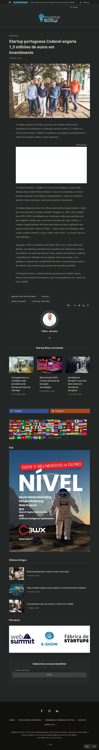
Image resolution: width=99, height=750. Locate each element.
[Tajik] (69, 434)
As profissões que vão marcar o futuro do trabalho (50, 604)
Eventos (82, 720)
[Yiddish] (36, 438)
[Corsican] (77, 421)
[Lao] (73, 427)
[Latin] (77, 427)
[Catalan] (56, 421)
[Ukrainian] (11, 438)
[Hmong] (11, 427)
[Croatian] (81, 421)
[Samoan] (11, 434)
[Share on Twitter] (79, 305)
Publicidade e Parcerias (29, 720)
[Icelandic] (19, 427)
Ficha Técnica (28, 735)
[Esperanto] (23, 424)
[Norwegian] (56, 430)
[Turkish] (85, 434)
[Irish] (32, 427)
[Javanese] (44, 427)
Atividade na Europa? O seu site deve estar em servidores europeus (77, 383)
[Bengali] (44, 421)
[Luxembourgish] (11, 430)
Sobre (12, 720)
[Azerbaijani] (32, 421)
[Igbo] (23, 427)
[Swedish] (64, 434)
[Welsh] (27, 438)
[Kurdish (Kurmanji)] (64, 427)
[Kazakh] (52, 427)
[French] (40, 424)
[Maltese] (32, 430)
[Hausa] (73, 424)
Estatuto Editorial (78, 732)
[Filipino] (32, 424)
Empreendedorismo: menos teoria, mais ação (48, 571)
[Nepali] (52, 430)
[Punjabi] (77, 430)
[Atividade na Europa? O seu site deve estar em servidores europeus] (77, 365)
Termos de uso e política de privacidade (29, 732)
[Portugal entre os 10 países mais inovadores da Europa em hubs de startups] (21, 365)
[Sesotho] (23, 434)
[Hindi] (85, 424)
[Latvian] (81, 427)
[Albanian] (15, 421)
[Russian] (85, 430)
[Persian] (64, 430)
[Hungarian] (15, 427)
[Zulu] (44, 438)
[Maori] (36, 430)
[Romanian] (81, 430)
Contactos (49, 725)
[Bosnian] (48, 421)
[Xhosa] (32, 438)
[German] (56, 424)
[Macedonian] (15, 430)
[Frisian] (44, 424)
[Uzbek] (19, 438)
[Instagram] (49, 711)
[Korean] (60, 427)
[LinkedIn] (7, 144)
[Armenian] (27, 421)
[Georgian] (52, 424)
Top (50, 745)
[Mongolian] (44, 430)
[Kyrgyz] (69, 427)
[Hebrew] (81, 424)
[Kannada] (48, 427)
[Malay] (23, 430)
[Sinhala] (36, 434)
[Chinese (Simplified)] (69, 421)
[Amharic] (19, 421)
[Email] (7, 150)
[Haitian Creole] (69, 424)
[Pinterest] (7, 137)
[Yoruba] (40, 438)
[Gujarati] (64, 424)
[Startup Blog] (49, 18)
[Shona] (27, 434)
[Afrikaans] (11, 421)
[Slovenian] (44, 434)
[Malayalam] (27, 430)
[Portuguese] (73, 430)
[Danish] (11, 424)
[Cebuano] (60, 421)
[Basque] (36, 421)
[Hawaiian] (77, 424)
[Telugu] (77, 434)
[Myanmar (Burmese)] (48, 430)
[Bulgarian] (52, 421)
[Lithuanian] (85, 427)
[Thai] (81, 434)
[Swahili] (60, 434)
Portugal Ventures (26, 273)
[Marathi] (40, 430)
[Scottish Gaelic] (15, 434)
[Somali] (48, 434)
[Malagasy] (19, 430)
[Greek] (60, 424)
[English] (19, 424)
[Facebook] (42, 711)
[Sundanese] (56, 434)
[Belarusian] (40, 421)
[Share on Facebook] (7, 131)
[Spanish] (52, 434)
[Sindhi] (32, 434)
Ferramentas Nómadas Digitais (60, 720)
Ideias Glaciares (45, 273)
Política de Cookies (58, 732)
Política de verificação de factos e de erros (56, 735)
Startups (13, 36)
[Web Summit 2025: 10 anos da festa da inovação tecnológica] (49, 365)
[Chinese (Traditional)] (73, 421)
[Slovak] (40, 434)
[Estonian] (27, 424)
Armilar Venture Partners (23, 296)
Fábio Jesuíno (50, 331)
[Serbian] (19, 434)
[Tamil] (73, 434)
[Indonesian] (27, 427)
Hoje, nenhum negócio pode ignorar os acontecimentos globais (52, 2)
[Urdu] (15, 438)
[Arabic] (23, 421)
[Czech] (85, 421)
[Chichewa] (64, 421)
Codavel (39, 124)
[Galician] (48, 424)
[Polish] (69, 430)
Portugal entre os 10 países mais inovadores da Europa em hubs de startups (20, 383)
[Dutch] (15, 424)
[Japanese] (40, 427)
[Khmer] (56, 427)
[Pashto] (60, 430)
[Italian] (36, 427)
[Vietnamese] (23, 438)
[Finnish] (36, 424)
